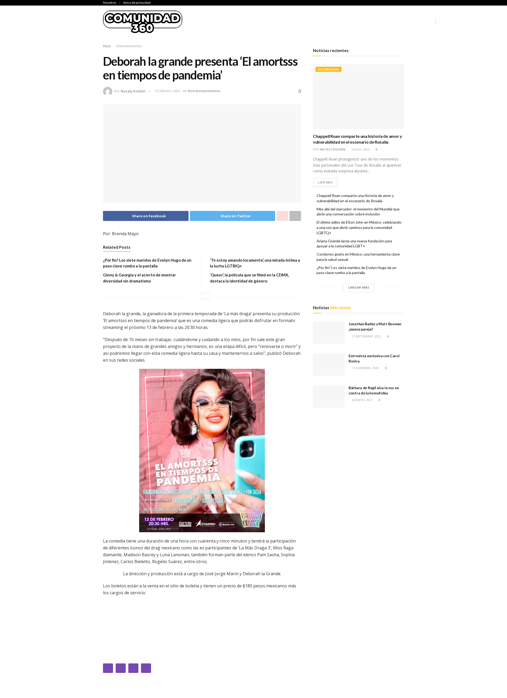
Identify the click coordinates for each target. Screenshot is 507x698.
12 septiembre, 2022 (366, 336)
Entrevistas (328, 21)
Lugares (392, 21)
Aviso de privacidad (137, 2)
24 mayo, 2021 (361, 400)
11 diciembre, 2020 (365, 368)
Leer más (325, 182)
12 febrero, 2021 (168, 90)
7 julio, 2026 (360, 149)
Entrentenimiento (288, 21)
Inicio (195, 21)
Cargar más (358, 287)
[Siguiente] (207, 296)
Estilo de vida (363, 21)
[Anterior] (197, 296)
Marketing (419, 21)
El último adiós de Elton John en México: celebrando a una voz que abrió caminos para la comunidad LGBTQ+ (359, 227)
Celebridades (221, 21)
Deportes (252, 21)
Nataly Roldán (133, 90)
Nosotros (109, 2)
